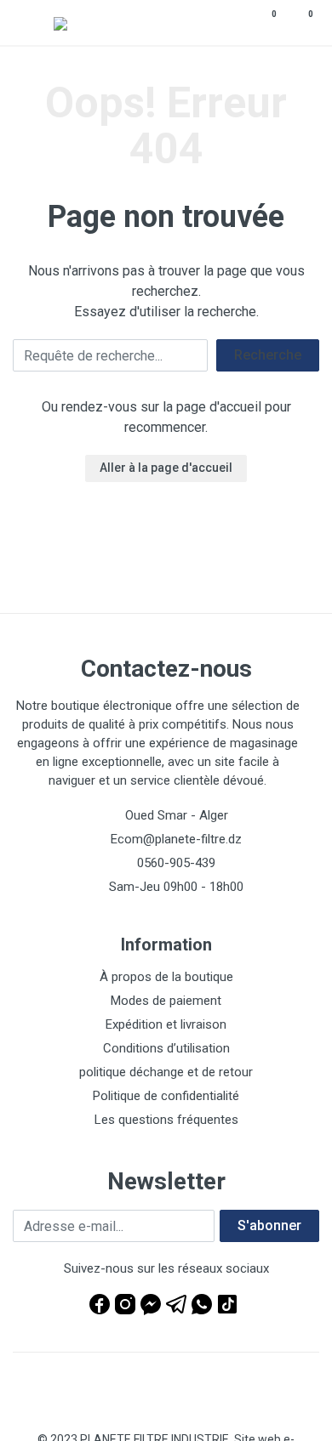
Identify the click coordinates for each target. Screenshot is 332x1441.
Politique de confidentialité (166, 1095)
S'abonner (269, 1225)
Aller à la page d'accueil (166, 467)
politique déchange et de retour (166, 1072)
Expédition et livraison (166, 1024)
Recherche (267, 355)
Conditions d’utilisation (166, 1048)
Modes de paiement (166, 1000)
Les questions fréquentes (166, 1119)
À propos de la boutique (166, 976)
